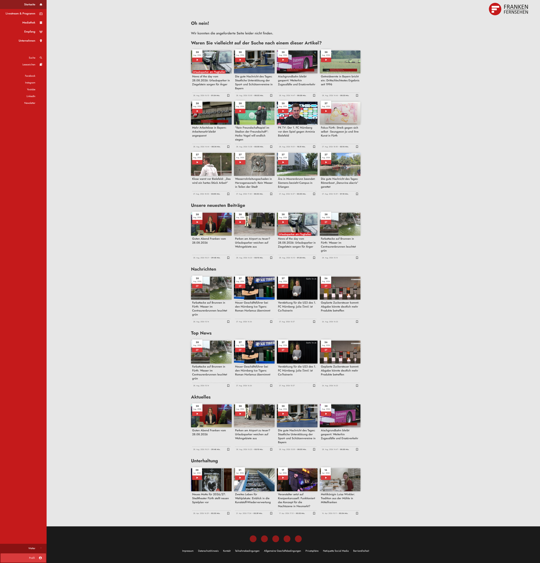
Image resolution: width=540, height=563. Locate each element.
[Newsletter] (298, 538)
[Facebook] (253, 538)
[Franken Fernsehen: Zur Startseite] (509, 9)
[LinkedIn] (287, 538)
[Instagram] (264, 538)
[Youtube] (275, 538)
